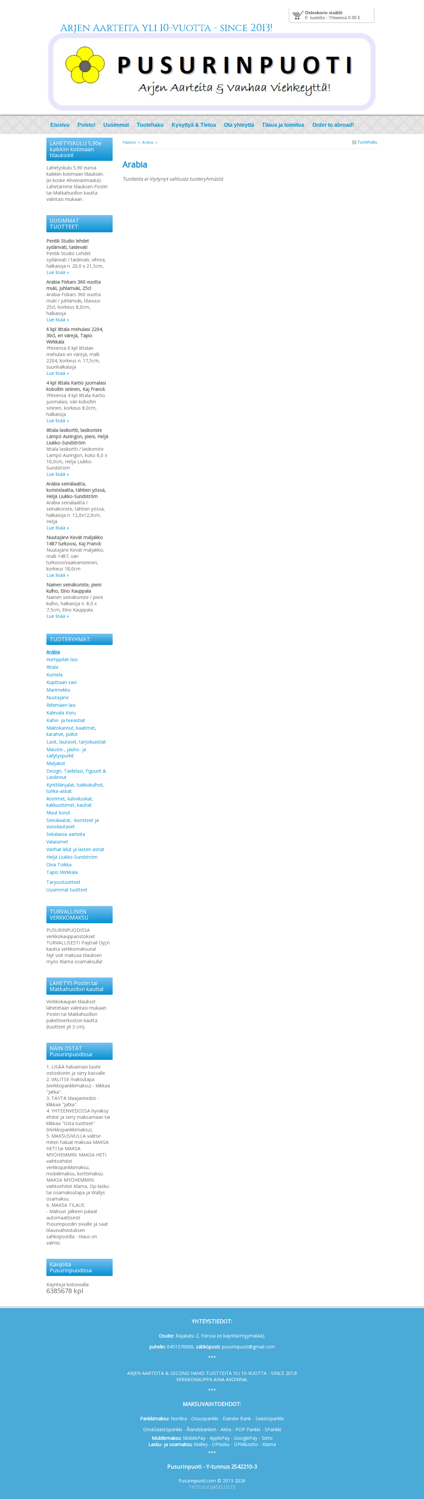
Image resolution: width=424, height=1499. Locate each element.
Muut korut (58, 812)
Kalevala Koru (61, 712)
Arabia (147, 142)
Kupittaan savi (61, 682)
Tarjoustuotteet (63, 882)
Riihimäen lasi (61, 705)
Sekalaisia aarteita (65, 834)
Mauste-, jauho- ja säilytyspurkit (66, 752)
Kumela (54, 674)
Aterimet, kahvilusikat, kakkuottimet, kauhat (69, 801)
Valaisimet (57, 842)
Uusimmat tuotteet (66, 889)
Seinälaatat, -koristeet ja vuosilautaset (72, 823)
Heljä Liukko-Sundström (72, 857)
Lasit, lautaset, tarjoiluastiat (76, 742)
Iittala (52, 667)
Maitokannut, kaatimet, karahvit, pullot (71, 731)
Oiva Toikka (59, 864)
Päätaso (129, 142)
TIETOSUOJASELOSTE (212, 1487)
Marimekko (58, 690)
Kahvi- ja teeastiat (65, 720)
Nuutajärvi (57, 697)
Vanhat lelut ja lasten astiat (75, 849)
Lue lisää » (57, 272)
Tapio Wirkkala (62, 872)
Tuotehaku (366, 142)
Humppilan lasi (62, 659)
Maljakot (55, 763)
